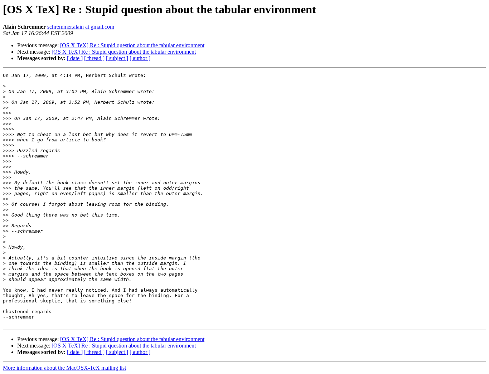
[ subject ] (117, 58)
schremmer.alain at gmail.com (80, 27)
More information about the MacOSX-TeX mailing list (64, 368)
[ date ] (75, 58)
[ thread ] (94, 58)
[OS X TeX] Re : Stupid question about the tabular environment (132, 45)
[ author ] (140, 58)
